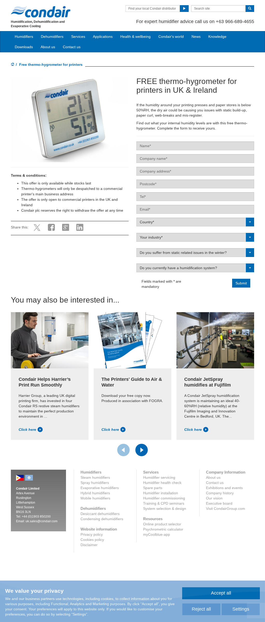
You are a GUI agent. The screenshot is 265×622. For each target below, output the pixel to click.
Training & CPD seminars (163, 503)
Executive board (219, 503)
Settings (240, 609)
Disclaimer (89, 545)
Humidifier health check (162, 483)
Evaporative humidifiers (99, 488)
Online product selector (162, 524)
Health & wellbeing (135, 36)
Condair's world (171, 36)
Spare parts (152, 488)
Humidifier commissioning (164, 498)
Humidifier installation (160, 493)
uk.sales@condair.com (41, 521)
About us (48, 47)
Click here (27, 429)
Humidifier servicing (159, 477)
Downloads (24, 47)
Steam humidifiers (95, 477)
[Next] (141, 450)
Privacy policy (91, 534)
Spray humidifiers (94, 483)
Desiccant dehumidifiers (100, 514)
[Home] (12, 65)
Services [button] (78, 36)
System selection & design (164, 508)
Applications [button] (103, 36)
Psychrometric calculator (163, 529)
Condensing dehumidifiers (101, 519)
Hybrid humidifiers (95, 493)
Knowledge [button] (217, 36)
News (196, 36)
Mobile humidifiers (95, 498)
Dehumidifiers (52, 36)
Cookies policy (92, 540)
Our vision (214, 498)
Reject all (201, 609)
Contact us (71, 47)
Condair (40, 12)
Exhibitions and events (224, 488)
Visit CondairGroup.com (225, 508)
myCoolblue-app (156, 534)
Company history (220, 493)
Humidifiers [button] (24, 36)
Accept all (221, 593)
